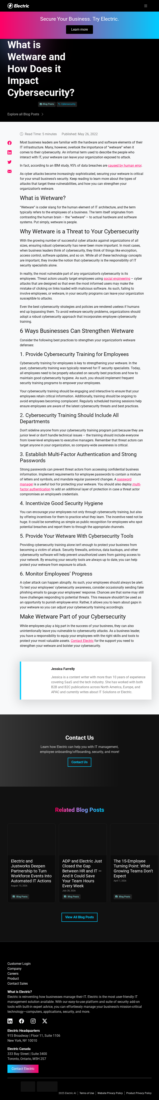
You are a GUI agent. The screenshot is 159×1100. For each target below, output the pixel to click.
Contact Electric (23, 1069)
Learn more (79, 29)
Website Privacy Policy (110, 1093)
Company (14, 969)
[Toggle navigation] (146, 6)
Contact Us (79, 762)
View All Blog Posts (79, 917)
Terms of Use (87, 1093)
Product (13, 979)
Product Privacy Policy (139, 1093)
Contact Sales (17, 983)
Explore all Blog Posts (23, 114)
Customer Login (19, 964)
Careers (12, 974)
